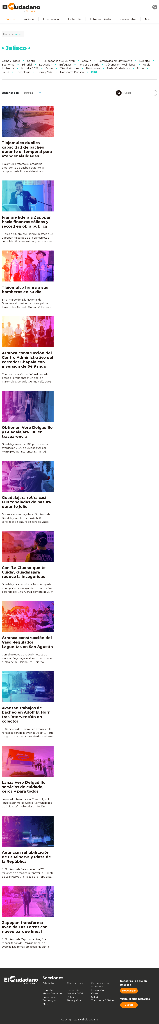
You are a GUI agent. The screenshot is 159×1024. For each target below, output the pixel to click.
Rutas (140, 68)
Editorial (27, 64)
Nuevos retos (127, 19)
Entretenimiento (100, 19)
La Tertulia (74, 19)
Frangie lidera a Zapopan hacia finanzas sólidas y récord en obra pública (27, 222)
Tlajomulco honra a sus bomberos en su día (25, 289)
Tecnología (23, 72)
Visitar (129, 1004)
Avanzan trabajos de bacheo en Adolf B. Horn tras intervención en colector (26, 714)
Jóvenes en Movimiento (121, 64)
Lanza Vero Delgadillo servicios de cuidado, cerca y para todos (23, 787)
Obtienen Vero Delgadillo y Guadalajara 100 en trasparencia (27, 432)
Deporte (144, 60)
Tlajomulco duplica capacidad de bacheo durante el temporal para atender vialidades (27, 149)
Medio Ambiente (53, 993)
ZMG (94, 72)
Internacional (51, 19)
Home (7, 34)
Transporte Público (72, 72)
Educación (45, 64)
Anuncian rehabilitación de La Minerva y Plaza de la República (26, 857)
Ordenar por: (10, 92)
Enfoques (65, 64)
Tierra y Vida (44, 72)
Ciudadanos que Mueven (59, 60)
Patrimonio (93, 68)
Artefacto (48, 983)
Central (31, 60)
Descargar (129, 990)
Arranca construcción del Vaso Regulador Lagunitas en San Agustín (27, 642)
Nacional (28, 19)
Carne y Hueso (11, 60)
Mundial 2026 (29, 68)
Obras (49, 68)
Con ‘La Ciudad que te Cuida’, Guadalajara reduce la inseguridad (24, 572)
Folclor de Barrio (89, 64)
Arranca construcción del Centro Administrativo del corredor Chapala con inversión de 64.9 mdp (27, 360)
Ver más (79, 960)
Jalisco (10, 19)
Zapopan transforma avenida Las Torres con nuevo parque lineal (25, 927)
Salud (5, 72)
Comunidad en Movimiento (115, 60)
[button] (154, 6)
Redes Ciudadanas (118, 68)
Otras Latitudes (69, 68)
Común (86, 60)
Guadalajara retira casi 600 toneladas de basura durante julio (26, 502)
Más (147, 19)
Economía (8, 64)
